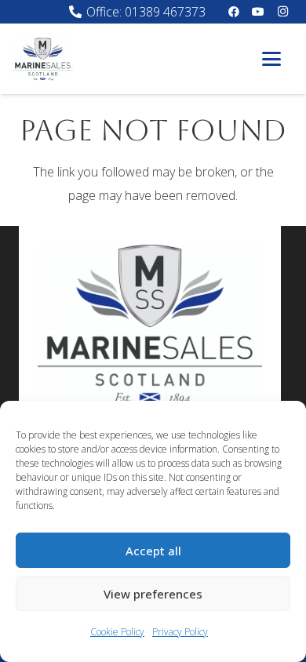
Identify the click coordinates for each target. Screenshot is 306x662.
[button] (271, 58)
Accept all (153, 550)
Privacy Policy (180, 631)
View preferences (153, 594)
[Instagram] (282, 12)
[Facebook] (234, 12)
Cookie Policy (117, 631)
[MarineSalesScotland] (43, 59)
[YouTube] (258, 12)
